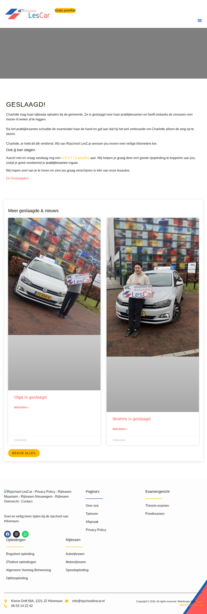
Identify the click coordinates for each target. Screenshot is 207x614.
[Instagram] (16, 534)
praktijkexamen (57, 162)
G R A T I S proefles (75, 158)
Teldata (199, 605)
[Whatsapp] (25, 534)
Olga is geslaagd (30, 397)
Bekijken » (21, 407)
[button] (199, 20)
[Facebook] (7, 534)
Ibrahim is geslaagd (132, 418)
